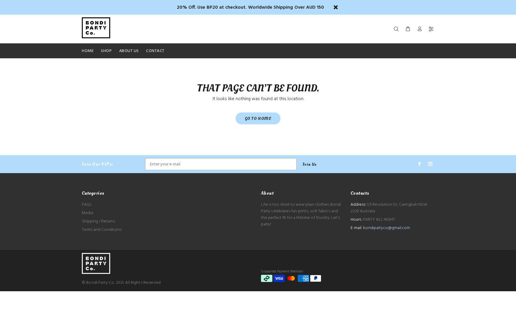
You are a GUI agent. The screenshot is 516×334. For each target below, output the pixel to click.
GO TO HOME (258, 118)
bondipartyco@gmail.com (386, 228)
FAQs (86, 204)
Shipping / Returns (98, 221)
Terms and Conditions (102, 229)
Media (87, 213)
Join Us (309, 164)
